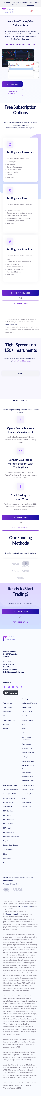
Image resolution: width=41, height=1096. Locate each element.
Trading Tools (26, 772)
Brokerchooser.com (11, 324)
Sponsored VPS (8, 849)
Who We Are (7, 703)
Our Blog (6, 728)
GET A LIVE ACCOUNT (20, 612)
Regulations (7, 711)
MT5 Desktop (8, 811)
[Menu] (36, 11)
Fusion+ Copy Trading (10, 845)
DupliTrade (7, 841)
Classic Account (27, 711)
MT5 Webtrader (8, 819)
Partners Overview (28, 789)
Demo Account (27, 716)
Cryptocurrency (27, 744)
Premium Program (27, 720)
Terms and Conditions (11, 884)
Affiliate (24, 798)
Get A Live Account (20, 528)
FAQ (4, 862)
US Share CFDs (27, 748)
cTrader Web (7, 807)
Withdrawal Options (28, 781)
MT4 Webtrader (8, 832)
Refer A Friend (26, 802)
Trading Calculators (28, 757)
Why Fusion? (7, 707)
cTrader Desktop (9, 798)
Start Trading (12, 84)
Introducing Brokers (28, 794)
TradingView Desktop (10, 789)
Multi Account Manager (11, 836)
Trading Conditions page (21, 361)
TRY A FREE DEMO (20, 622)
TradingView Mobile (10, 794)
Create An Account (12, 92)
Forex (23, 724)
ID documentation (9, 716)
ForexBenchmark (25, 906)
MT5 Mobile (7, 815)
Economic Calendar (28, 761)
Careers (6, 724)
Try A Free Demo (20, 303)
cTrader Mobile (8, 802)
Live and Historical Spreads (28, 766)
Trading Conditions (28, 752)
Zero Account (26, 707)
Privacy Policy (8, 880)
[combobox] (31, 11)
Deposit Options (27, 776)
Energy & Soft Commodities (26, 738)
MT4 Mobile (7, 828)
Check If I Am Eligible (20, 293)
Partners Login (26, 807)
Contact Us (7, 858)
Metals (24, 728)
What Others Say (9, 720)
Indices (24, 733)
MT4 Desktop (8, 824)
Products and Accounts (29, 703)
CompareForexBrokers (14, 914)
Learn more (30, 5)
